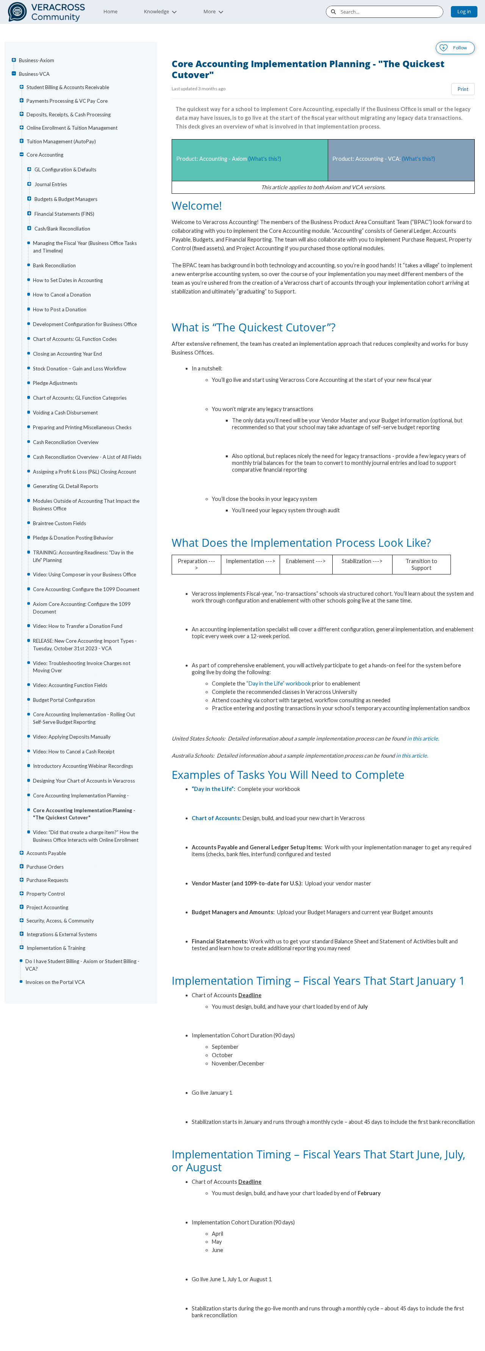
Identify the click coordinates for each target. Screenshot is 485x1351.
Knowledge (156, 11)
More (209, 11)
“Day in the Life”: (214, 789)
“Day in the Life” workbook (278, 683)
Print (463, 89)
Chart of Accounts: (216, 818)
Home (110, 11)
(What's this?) (264, 158)
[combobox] (392, 11)
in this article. (423, 738)
